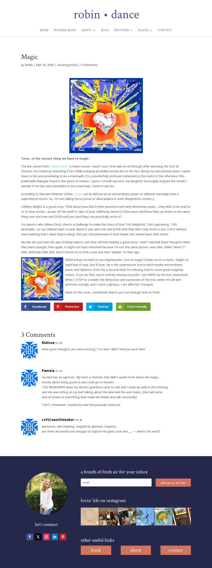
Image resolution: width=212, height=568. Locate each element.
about (135, 550)
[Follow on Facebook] (29, 537)
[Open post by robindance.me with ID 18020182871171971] (182, 517)
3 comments (89, 65)
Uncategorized (67, 65)
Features (121, 30)
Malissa (48, 342)
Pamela (48, 370)
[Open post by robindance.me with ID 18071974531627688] (90, 517)
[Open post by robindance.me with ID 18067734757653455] (145, 517)
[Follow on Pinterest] (63, 537)
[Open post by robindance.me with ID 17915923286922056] (127, 517)
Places (143, 30)
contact (176, 550)
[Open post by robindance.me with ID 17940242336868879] (163, 517)
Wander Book (65, 30)
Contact (165, 30)
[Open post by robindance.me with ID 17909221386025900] (108, 517)
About (86, 30)
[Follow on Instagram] (46, 537)
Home (44, 30)
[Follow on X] (38, 537)
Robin (29, 65)
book (96, 550)
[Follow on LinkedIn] (54, 537)
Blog (105, 30)
